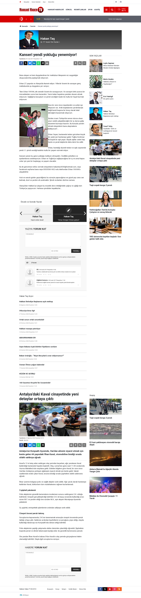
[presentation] (26, 19)
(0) (50, 274)
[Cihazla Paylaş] (43, 63)
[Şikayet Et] (78, 274)
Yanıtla (40, 274)
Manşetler (26, 2)
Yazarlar (33, 26)
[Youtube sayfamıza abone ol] (109, 589)
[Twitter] (25, 63)
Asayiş (97, 10)
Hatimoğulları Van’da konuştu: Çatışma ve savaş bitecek (62, 19)
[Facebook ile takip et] (100, 589)
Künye (57, 589)
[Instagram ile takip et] (114, 589)
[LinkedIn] (34, 63)
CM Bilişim (26, 595)
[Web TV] (116, 2)
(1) (45, 274)
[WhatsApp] (38, 63)
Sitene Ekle (51, 2)
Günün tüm (115, 19)
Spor (90, 10)
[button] (76, 63)
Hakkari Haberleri (56, 10)
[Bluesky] (30, 63)
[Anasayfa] (20, 2)
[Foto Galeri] (121, 2)
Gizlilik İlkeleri (73, 589)
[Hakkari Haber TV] (31, 9)
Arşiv (44, 2)
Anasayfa (25, 26)
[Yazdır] (47, 63)
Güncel (69, 10)
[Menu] (106, 10)
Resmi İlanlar (80, 10)
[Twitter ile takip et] (105, 589)
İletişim (64, 589)
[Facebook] (21, 63)
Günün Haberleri (36, 2)
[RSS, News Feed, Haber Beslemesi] (119, 589)
